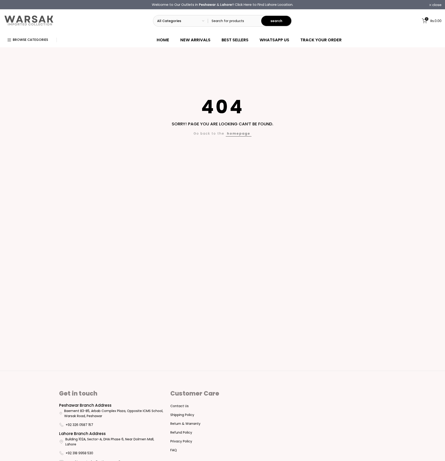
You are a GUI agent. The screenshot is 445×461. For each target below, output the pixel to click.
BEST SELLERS (235, 40)
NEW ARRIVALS (195, 40)
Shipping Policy (182, 414)
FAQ (173, 450)
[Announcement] (222, 4)
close (11, 4)
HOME (163, 40)
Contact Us (179, 406)
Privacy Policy (181, 441)
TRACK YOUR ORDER (321, 40)
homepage (238, 133)
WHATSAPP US (274, 40)
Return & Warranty (185, 423)
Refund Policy (181, 432)
